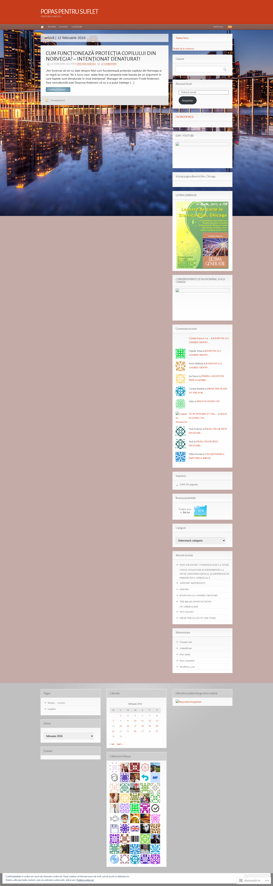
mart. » (120, 743)
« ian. (112, 743)
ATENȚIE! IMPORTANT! (193, 582)
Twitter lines (182, 38)
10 (135, 720)
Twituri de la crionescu (183, 48)
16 (128, 725)
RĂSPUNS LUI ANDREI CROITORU (199, 595)
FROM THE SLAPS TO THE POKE (198, 617)
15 (121, 725)
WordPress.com (187, 666)
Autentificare (186, 648)
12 (149, 720)
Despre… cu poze (58, 27)
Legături (77, 27)
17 (135, 725)
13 (157, 720)
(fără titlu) (184, 589)
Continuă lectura (58, 89)
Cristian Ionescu (86, 64)
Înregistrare (187, 100)
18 (142, 725)
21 (113, 731)
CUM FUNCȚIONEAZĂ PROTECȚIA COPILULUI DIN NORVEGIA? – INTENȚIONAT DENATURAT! (101, 56)
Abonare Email (184, 84)
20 (157, 725)
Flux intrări (185, 654)
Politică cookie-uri (85, 879)
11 (142, 720)
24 (135, 731)
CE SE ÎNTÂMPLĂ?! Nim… (203, 413)
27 (157, 731)
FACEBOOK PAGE (185, 117)
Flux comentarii (187, 660)
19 (149, 725)
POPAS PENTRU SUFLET (69, 11)
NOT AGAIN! (187, 611)
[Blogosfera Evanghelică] (188, 701)
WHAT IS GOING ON (208, 401)
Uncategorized (58, 100)
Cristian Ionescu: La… (199, 338)
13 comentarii (109, 64)
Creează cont (186, 641)
